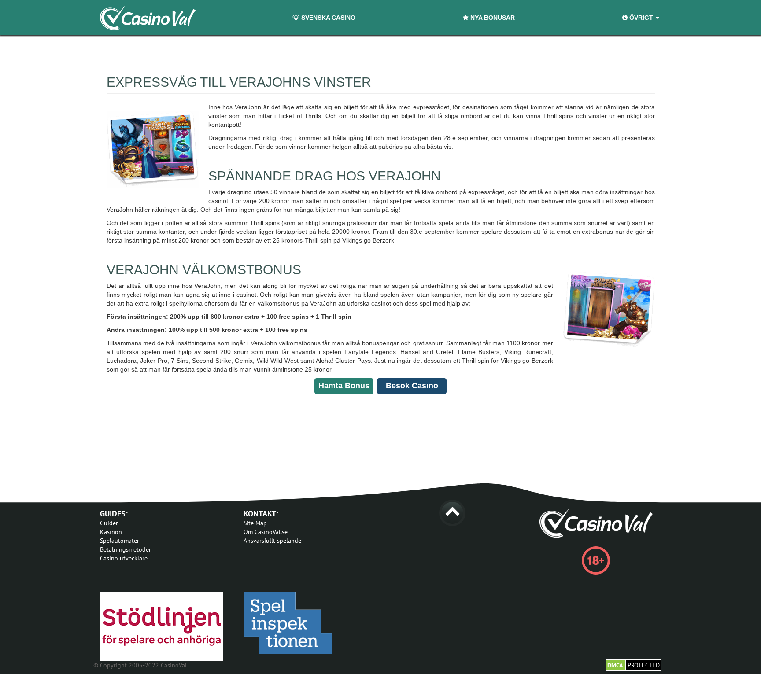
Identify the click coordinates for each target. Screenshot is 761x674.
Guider (109, 523)
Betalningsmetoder (125, 549)
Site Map (255, 523)
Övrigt (641, 17)
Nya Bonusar (492, 17)
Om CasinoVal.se (266, 532)
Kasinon (111, 532)
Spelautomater (119, 541)
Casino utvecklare (124, 558)
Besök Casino (412, 385)
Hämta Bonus (343, 385)
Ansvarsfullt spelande (272, 541)
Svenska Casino (327, 17)
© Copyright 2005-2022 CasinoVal (140, 665)
